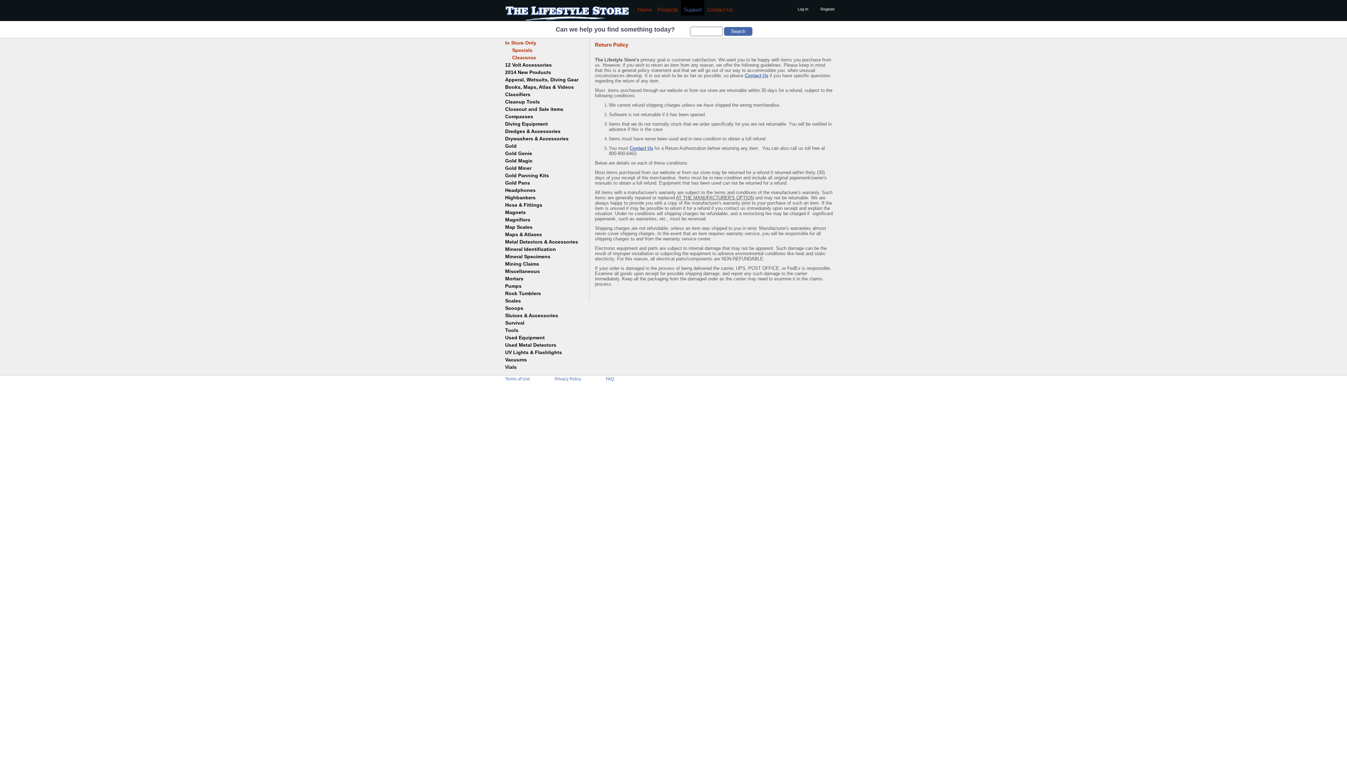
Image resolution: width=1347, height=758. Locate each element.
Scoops (514, 308)
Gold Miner (518, 168)
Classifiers (517, 94)
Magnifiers (517, 219)
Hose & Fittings (523, 205)
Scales (513, 301)
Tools (511, 330)
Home (645, 10)
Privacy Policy (568, 379)
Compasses (519, 116)
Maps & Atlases (523, 234)
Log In (803, 9)
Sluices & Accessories (531, 315)
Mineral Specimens (527, 256)
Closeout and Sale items (534, 109)
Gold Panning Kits (527, 175)
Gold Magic (518, 161)
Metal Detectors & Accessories (541, 242)
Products (667, 10)
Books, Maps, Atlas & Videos (539, 87)
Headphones (520, 190)
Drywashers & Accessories (537, 138)
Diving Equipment (526, 124)
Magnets (515, 212)
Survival (514, 323)
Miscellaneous (522, 271)
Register (827, 9)
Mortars (514, 278)
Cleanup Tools (522, 102)
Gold (511, 146)
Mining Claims (522, 264)
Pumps (513, 286)
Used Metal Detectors (530, 345)
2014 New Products (528, 72)
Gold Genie (518, 153)
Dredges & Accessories (533, 131)
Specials (518, 50)
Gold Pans (517, 183)
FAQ (610, 379)
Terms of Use (517, 379)
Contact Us (720, 10)
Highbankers (520, 197)
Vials (511, 367)
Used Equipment (525, 337)
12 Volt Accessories (528, 65)
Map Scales (518, 227)
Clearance (520, 57)
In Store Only (520, 43)
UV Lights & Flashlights (533, 352)
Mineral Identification (530, 249)
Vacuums (516, 360)
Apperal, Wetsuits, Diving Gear (541, 79)
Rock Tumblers (523, 293)
